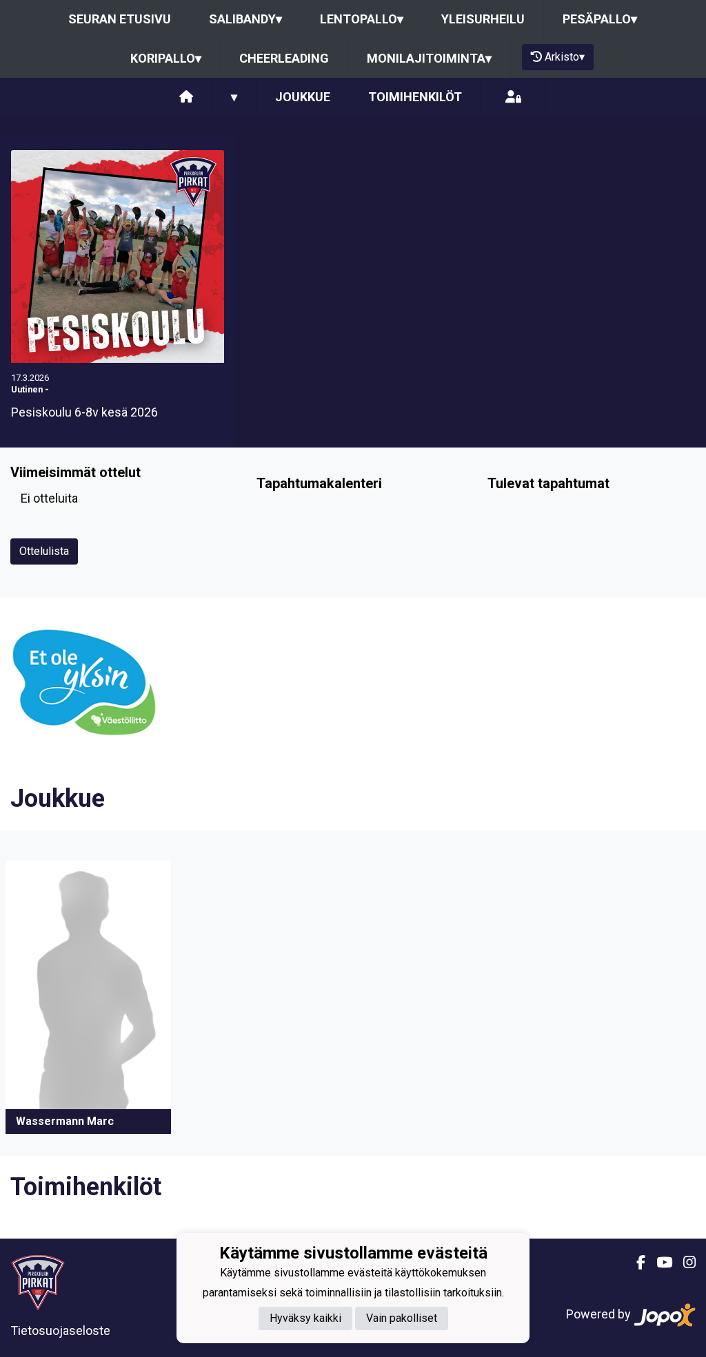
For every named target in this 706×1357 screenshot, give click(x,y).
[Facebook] (635, 1262)
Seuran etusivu (119, 19)
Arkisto (565, 56)
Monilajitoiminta (429, 58)
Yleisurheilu (483, 19)
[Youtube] (658, 1262)
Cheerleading (284, 58)
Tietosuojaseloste (60, 1330)
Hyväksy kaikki (305, 1318)
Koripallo (165, 58)
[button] (88, 997)
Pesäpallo (600, 19)
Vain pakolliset (401, 1318)
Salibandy (245, 19)
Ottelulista (44, 551)
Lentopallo (361, 19)
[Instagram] (684, 1262)
